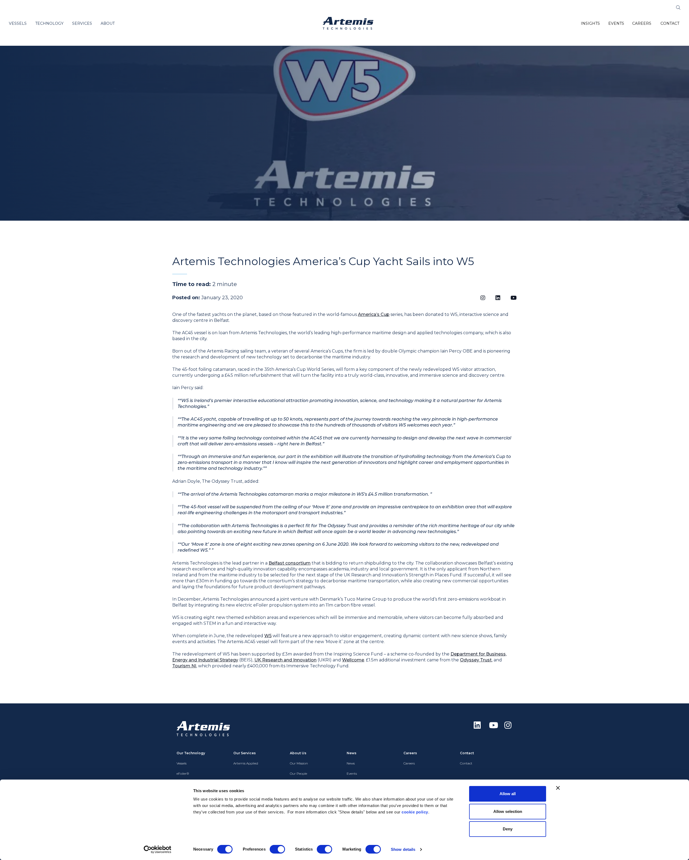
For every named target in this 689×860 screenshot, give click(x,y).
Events (352, 773)
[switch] (277, 849)
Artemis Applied (245, 763)
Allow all (508, 793)
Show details (403, 849)
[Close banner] (558, 788)
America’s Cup (373, 314)
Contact (466, 763)
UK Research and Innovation (285, 659)
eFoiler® (183, 773)
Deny (507, 829)
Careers (409, 763)
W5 (268, 635)
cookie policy (415, 812)
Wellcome (353, 659)
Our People (298, 773)
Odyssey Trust (476, 659)
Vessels (182, 763)
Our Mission (299, 763)
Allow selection (507, 811)
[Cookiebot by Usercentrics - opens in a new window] (157, 849)
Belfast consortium (290, 563)
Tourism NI (184, 665)
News (351, 763)
